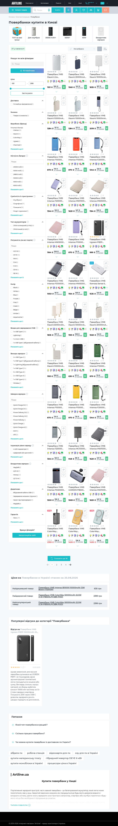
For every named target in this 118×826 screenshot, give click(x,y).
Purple (16, 299)
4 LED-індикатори (21, 449)
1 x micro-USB (19, 339)
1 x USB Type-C (19, 331)
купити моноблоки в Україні (27, 763)
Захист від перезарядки (23, 500)
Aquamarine (18, 317)
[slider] (11, 89)
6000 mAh (17, 185)
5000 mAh (18, 182)
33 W (16, 270)
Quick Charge (19, 423)
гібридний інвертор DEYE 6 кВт (64, 758)
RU (107, 3)
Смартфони (18, 204)
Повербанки (35, 17)
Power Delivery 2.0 (20, 416)
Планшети (18, 207)
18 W (15, 258)
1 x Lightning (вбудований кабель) (26, 365)
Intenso (17, 130)
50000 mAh (18, 178)
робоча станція (35, 753)
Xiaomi (17, 134)
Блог (69, 3)
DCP (15, 431)
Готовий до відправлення (23, 104)
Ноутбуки (17, 200)
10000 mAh (18, 170)
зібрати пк (16, 753)
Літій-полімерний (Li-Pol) (23, 225)
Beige (16, 310)
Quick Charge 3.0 (20, 405)
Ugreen (16, 141)
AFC (15, 435)
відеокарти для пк (59, 753)
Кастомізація (45, 3)
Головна (12, 17)
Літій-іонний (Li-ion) (21, 229)
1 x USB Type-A (19, 379)
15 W (15, 262)
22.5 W (16, 251)
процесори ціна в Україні (61, 763)
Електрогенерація (22, 17)
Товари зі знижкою (21, 115)
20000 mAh (18, 167)
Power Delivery (19, 420)
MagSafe (17, 467)
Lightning (17, 335)
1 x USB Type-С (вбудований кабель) (27, 343)
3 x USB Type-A (19, 372)
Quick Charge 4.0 (20, 427)
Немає (17, 475)
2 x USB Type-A (19, 376)
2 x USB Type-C (19, 357)
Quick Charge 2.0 (20, 409)
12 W (15, 266)
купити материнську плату (26, 758)
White (16, 291)
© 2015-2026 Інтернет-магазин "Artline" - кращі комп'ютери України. (37, 823)
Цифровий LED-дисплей (23, 453)
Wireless (17, 383)
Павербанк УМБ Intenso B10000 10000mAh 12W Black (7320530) (61, 589)
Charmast (17, 145)
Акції (80, 3)
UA (102, 3)
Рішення (58, 3)
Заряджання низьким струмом (25, 496)
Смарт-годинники (20, 211)
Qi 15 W (16, 471)
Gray (15, 302)
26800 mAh (18, 174)
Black (16, 287)
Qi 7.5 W (16, 478)
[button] (27, 70)
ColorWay (17, 137)
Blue (15, 295)
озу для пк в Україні (86, 753)
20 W (16, 255)
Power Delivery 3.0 (21, 412)
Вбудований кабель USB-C (23, 492)
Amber (16, 313)
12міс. (16, 518)
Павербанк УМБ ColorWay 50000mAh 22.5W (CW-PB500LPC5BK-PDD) (59, 596)
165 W (16, 273)
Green (16, 306)
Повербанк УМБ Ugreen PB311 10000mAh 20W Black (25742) (25, 632)
